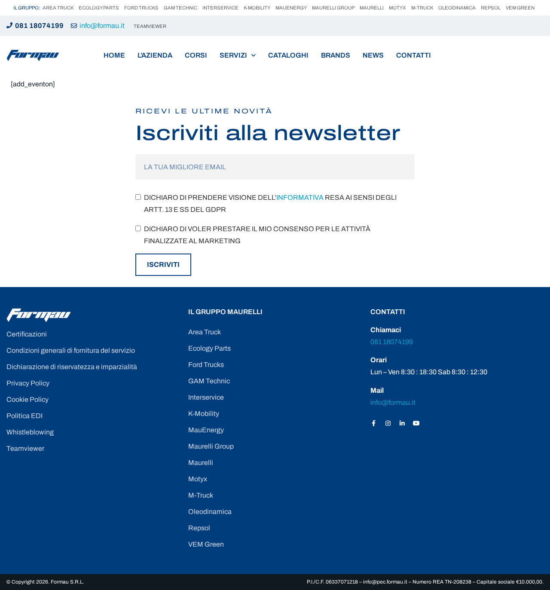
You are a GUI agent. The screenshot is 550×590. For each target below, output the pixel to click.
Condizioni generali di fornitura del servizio (70, 350)
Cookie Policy (27, 399)
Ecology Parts (99, 7)
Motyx (397, 7)
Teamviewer (25, 448)
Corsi (196, 55)
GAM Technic (180, 7)
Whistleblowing (30, 432)
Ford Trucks (141, 7)
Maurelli (372, 7)
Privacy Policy (27, 383)
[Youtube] (416, 423)
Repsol (491, 7)
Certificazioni (26, 334)
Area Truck (58, 7)
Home (114, 55)
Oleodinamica (457, 7)
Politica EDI (24, 415)
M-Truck (422, 7)
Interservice (220, 7)
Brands (335, 55)
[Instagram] (388, 423)
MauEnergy (291, 7)
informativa (300, 197)
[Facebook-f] (374, 423)
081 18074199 (39, 25)
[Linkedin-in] (402, 423)
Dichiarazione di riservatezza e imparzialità (71, 366)
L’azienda (155, 55)
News (373, 55)
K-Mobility (257, 7)
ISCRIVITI (163, 264)
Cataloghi (288, 55)
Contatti (413, 55)
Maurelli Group (333, 7)
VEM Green (520, 7)
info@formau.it (102, 25)
